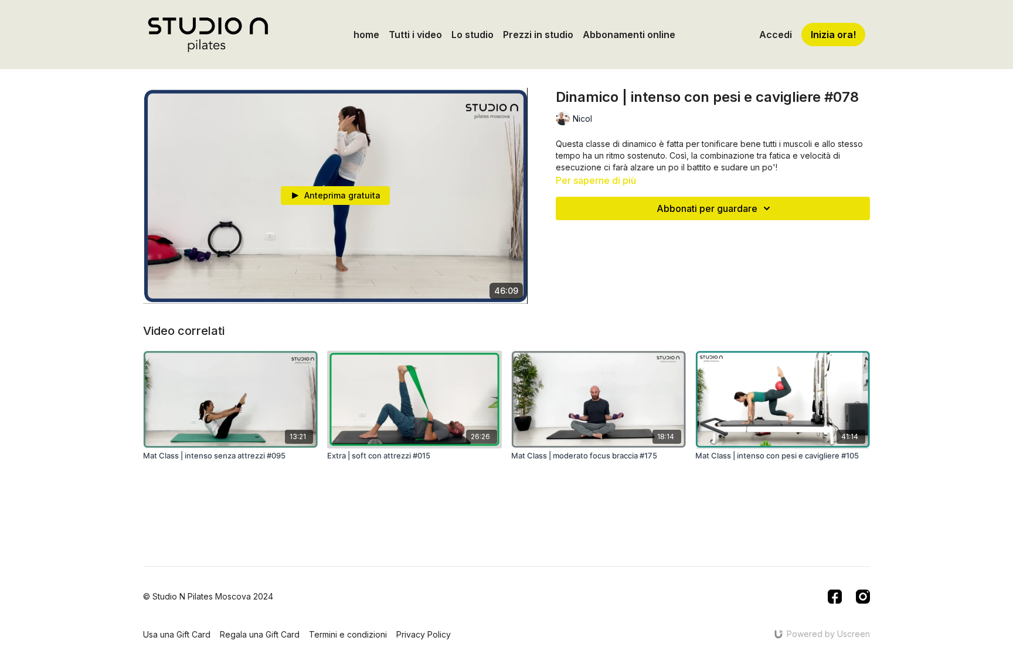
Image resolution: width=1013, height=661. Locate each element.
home (366, 34)
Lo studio (472, 34)
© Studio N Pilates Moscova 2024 (208, 596)
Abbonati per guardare (707, 208)
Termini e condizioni (348, 634)
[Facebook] (835, 597)
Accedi (775, 34)
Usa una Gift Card (176, 634)
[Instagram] (863, 597)
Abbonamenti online (629, 34)
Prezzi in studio (538, 34)
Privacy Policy (423, 634)
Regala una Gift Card (260, 634)
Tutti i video (415, 34)
